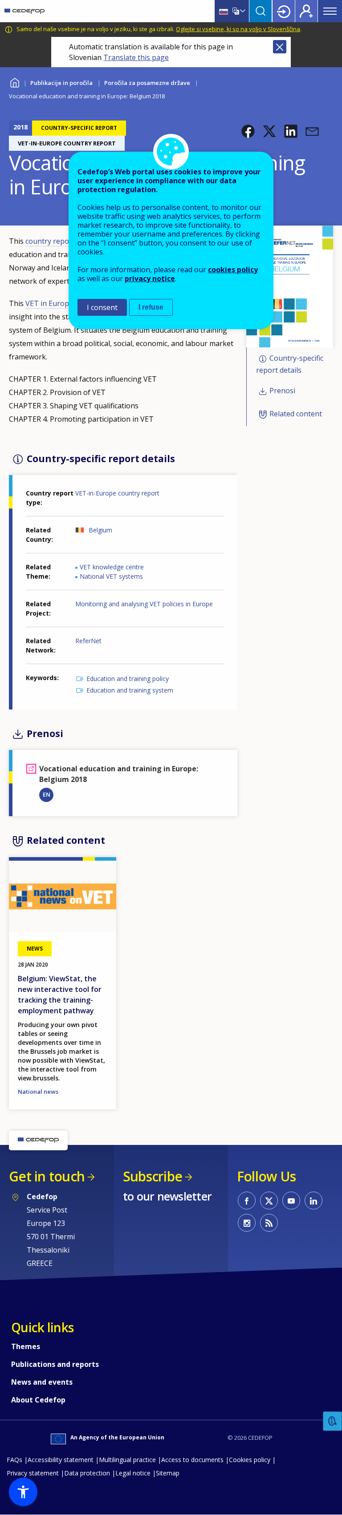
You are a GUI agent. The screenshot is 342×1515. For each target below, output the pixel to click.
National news (38, 1092)
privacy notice (150, 278)
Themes (25, 1346)
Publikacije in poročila (61, 83)
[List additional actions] (242, 11)
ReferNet (88, 641)
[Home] (24, 11)
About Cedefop (38, 1400)
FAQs (14, 1459)
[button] (248, 131)
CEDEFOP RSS (269, 1223)
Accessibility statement (61, 1459)
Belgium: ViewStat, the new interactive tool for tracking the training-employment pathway (60, 994)
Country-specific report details (289, 364)
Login (284, 11)
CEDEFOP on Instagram (247, 1223)
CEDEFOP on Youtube (291, 1200)
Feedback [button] (332, 1421)
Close (279, 46)
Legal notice (133, 1473)
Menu (330, 11)
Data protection (87, 1473)
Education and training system (129, 690)
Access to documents (192, 1459)
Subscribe (152, 1176)
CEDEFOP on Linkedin (313, 1200)
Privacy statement (33, 1473)
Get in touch (47, 1176)
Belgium (100, 530)
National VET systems (111, 576)
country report (50, 241)
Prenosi (282, 390)
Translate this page (136, 57)
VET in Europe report (61, 303)
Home (14, 81)
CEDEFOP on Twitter (269, 1200)
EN (46, 794)
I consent (102, 307)
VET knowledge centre (112, 567)
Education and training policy (127, 678)
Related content (295, 414)
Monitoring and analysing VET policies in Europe (144, 604)
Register (306, 11)
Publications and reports (55, 1364)
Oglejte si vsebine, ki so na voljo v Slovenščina (238, 29)
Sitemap (167, 1473)
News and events (42, 1382)
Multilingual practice (127, 1459)
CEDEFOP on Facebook (247, 1200)
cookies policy (233, 269)
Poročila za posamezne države (147, 83)
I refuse (150, 307)
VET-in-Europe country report (117, 493)
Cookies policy (249, 1459)
